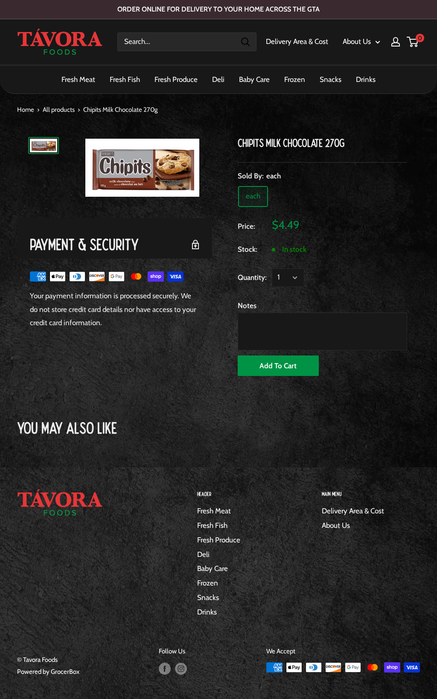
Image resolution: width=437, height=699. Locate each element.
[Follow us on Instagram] (181, 668)
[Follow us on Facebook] (165, 668)
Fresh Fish (125, 79)
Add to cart (278, 365)
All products (59, 110)
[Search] (245, 42)
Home (25, 110)
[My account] (395, 42)
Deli (218, 79)
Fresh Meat (78, 79)
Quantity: (252, 277)
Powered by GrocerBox (48, 672)
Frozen (294, 79)
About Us (357, 41)
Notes (247, 305)
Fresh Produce (176, 79)
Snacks (330, 79)
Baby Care (254, 79)
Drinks (366, 79)
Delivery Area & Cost (297, 41)
